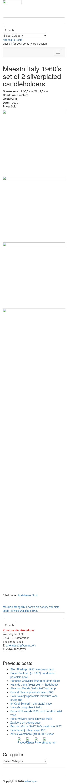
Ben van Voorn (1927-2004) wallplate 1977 (36, 726)
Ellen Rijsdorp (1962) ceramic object (32, 669)
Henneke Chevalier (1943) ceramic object (35, 681)
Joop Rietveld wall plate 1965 (20, 611)
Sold (35, 595)
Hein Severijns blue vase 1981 (28, 730)
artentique (31, 781)
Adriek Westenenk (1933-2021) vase (32, 734)
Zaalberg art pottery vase (25, 722)
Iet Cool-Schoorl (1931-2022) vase (31, 703)
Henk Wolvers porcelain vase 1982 (31, 719)
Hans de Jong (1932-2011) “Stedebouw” (34, 684)
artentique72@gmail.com (20, 645)
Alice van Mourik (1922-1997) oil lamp (33, 688)
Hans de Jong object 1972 (26, 707)
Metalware (24, 595)
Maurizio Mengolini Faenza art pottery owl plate (31, 607)
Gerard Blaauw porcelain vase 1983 (31, 692)
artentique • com (12, 40)
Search (9, 30)
